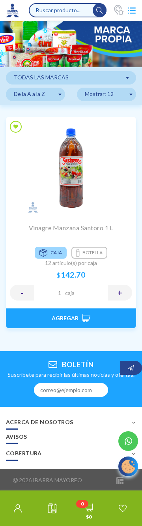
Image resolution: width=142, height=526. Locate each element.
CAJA (70, 292)
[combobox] (71, 78)
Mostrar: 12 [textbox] (99, 93)
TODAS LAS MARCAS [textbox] (41, 77)
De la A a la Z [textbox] (29, 93)
